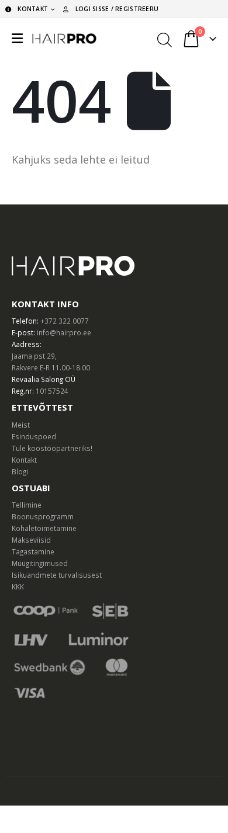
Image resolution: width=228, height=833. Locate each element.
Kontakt (24, 459)
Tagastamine (33, 551)
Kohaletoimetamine (44, 528)
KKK (18, 586)
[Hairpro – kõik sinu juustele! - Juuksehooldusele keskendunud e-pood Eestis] (64, 38)
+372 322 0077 (64, 320)
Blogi (20, 471)
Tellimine (27, 504)
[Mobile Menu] (17, 38)
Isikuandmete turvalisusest (57, 574)
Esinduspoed (34, 436)
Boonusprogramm (43, 516)
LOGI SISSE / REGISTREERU (116, 9)
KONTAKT (33, 9)
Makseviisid (31, 539)
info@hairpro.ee (64, 332)
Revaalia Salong (37, 379)
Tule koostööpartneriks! (52, 448)
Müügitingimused (40, 563)
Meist (21, 424)
